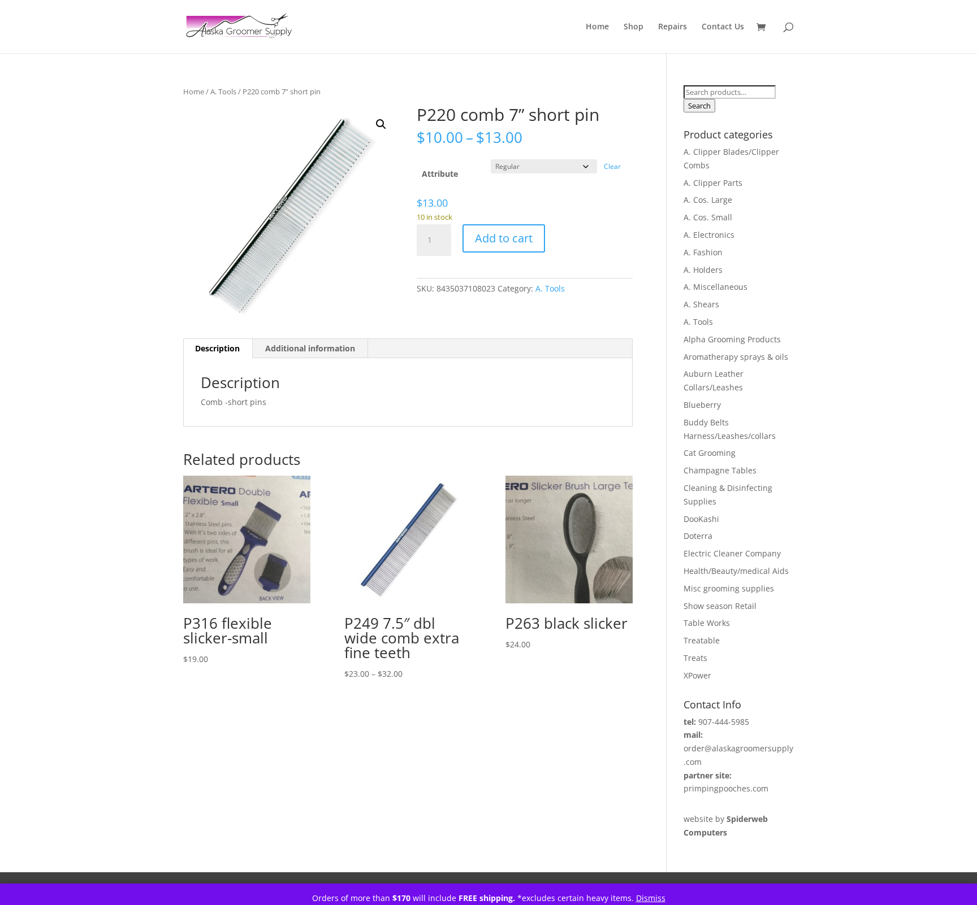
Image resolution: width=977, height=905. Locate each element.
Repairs (672, 27)
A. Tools (223, 91)
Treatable (702, 640)
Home (597, 27)
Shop (633, 27)
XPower (697, 675)
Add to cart (504, 238)
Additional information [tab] (310, 348)
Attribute (440, 173)
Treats (695, 657)
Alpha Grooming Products (732, 339)
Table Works (707, 622)
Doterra (698, 535)
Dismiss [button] (650, 898)
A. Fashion (703, 252)
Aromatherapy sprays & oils (736, 356)
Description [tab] (217, 348)
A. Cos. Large (708, 199)
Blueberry (702, 404)
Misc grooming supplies (729, 588)
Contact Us (723, 27)
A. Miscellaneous (715, 286)
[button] (381, 124)
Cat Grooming (710, 452)
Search (699, 106)
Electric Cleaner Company (732, 553)
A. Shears (701, 304)
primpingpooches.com (726, 788)
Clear (612, 166)
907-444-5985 (723, 721)
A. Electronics (709, 234)
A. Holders (703, 269)
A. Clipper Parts (713, 182)
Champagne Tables (720, 470)
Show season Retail (720, 606)
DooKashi (701, 519)
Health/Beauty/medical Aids (736, 570)
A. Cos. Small (708, 217)
